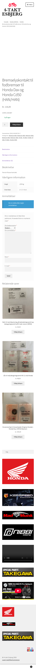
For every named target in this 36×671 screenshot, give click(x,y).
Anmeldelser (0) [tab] (7, 161)
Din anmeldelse (10, 230)
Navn (7, 257)
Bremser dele (13, 135)
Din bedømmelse (11, 225)
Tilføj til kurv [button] (18, 332)
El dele (22, 22)
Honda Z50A (13, 140)
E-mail (7, 266)
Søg (18, 667)
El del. (20, 138)
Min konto (6, 667)
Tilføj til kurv (16, 124)
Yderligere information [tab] (9, 155)
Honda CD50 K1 (14, 22)
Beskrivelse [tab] (6, 149)
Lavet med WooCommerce (10, 660)
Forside (6, 22)
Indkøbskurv (27, 666)
